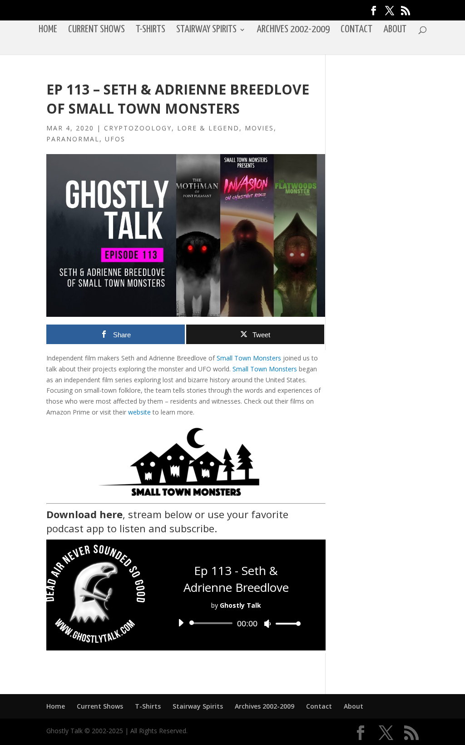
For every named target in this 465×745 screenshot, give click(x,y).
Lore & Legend (208, 128)
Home (48, 30)
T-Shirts (150, 30)
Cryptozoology (138, 128)
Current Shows (96, 30)
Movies (259, 128)
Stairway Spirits (206, 30)
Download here (84, 514)
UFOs (115, 139)
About (394, 30)
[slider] (285, 623)
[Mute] (267, 624)
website (139, 412)
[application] (235, 623)
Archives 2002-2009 (293, 30)
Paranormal (72, 139)
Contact (356, 30)
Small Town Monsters (249, 358)
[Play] (180, 622)
